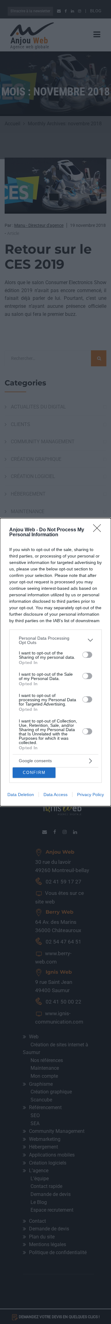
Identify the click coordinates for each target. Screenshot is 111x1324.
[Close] (99, 530)
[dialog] (55, 662)
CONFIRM (34, 772)
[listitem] (55, 640)
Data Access (55, 794)
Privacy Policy (90, 794)
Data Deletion (20, 794)
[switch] (87, 655)
